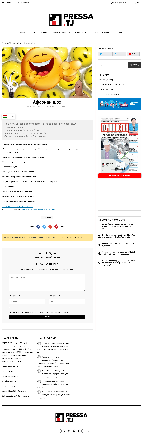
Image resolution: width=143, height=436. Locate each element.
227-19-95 (102, 94)
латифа (48, 217)
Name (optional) (15, 296)
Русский (26, 3)
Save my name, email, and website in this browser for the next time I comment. (39, 312)
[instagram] (118, 3)
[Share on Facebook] (38, 226)
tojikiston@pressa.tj (116, 84)
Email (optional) (55, 296)
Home (6, 43)
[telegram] (123, 3)
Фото (33, 32)
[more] (38, 352)
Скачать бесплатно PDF (120, 175)
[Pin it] (56, 226)
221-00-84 (102, 84)
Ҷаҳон (95, 32)
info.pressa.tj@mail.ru (10, 376)
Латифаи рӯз (15, 43)
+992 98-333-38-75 (73, 237)
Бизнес (107, 32)
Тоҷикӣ (19, 3)
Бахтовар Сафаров (35, 106)
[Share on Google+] (50, 226)
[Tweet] (44, 226)
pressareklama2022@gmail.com (14, 391)
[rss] (126, 3)
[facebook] (112, 3)
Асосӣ (22, 32)
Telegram (60, 237)
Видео (44, 32)
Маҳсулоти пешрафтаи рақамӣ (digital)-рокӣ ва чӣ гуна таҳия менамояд (119, 253)
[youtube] (120, 3)
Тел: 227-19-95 (8, 386)
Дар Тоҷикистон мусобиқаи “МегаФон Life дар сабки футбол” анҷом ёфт (118, 236)
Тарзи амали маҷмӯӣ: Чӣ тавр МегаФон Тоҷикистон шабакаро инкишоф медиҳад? (119, 263)
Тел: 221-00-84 (8, 371)
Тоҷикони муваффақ (61, 32)
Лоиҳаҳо (119, 32)
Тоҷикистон (81, 32)
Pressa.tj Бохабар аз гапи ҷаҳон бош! (17, 206)
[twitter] (115, 3)
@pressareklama (114, 94)
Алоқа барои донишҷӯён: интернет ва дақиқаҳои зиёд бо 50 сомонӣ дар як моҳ (118, 226)
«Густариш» (25, 396)
